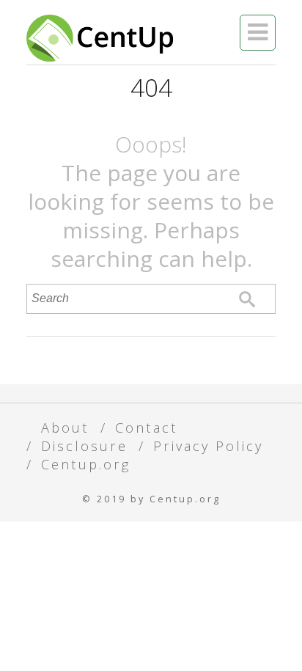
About (65, 427)
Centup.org (85, 464)
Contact (146, 427)
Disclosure (84, 445)
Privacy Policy (208, 445)
